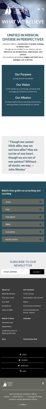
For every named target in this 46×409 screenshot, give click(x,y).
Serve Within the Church (33, 298)
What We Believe (8, 294)
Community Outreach (32, 306)
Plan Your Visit (8, 298)
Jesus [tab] (8, 202)
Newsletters (7, 327)
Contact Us (6, 306)
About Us (6, 290)
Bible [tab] (8, 224)
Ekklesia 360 (23, 404)
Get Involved (28, 290)
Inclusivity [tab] (10, 231)
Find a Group (28, 294)
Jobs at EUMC (7, 310)
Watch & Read (8, 318)
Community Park (30, 339)
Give (4, 339)
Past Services (7, 323)
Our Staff (5, 302)
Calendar (27, 318)
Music (25, 302)
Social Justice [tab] (12, 239)
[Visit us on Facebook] (43, 383)
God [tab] (7, 209)
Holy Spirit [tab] (10, 217)
